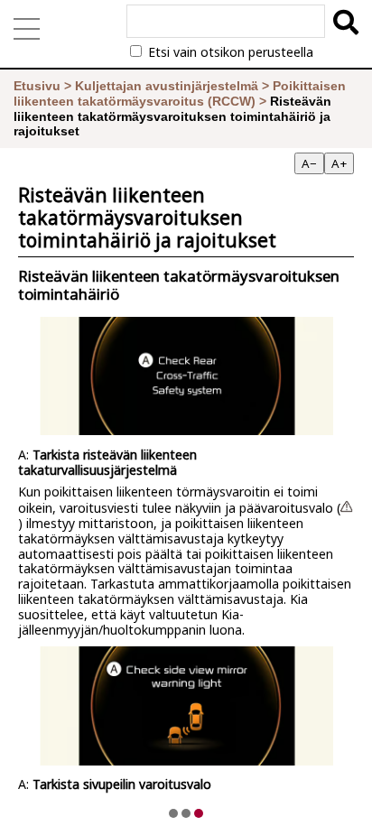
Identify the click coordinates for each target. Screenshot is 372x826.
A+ (339, 163)
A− (309, 163)
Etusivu (37, 86)
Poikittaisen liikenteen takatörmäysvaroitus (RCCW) (180, 93)
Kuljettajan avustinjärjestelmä (166, 86)
